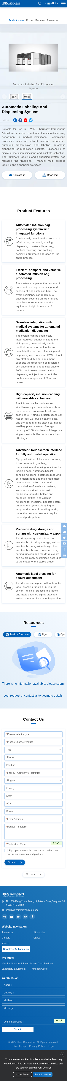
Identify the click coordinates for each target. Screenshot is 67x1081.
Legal (51, 1046)
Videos (5, 943)
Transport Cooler (39, 968)
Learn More (22, 1074)
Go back (30, 874)
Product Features (35, 20)
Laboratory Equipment (13, 968)
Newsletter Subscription (16, 949)
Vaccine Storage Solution (15, 963)
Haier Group (19, 1046)
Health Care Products (41, 963)
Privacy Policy (37, 1046)
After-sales (39, 932)
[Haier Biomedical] (11, 3)
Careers (6, 937)
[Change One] (56, 843)
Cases (37, 937)
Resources (52, 20)
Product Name (16, 20)
